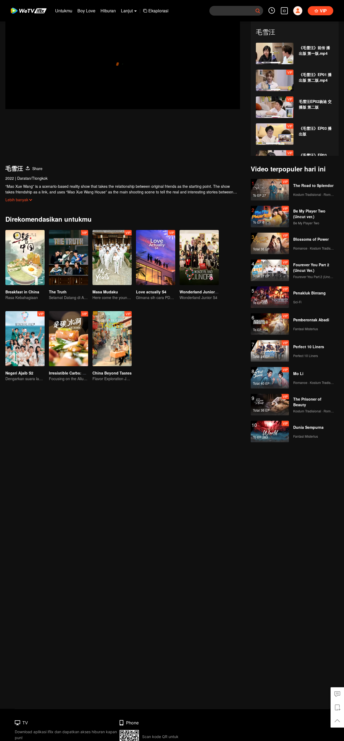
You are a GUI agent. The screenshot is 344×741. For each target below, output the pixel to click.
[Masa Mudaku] (112, 257)
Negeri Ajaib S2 (19, 373)
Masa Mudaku (105, 291)
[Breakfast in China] (25, 257)
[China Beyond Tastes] (112, 338)
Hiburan (108, 11)
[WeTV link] (29, 10)
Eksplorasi (158, 11)
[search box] (258, 11)
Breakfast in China (22, 291)
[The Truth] (68, 257)
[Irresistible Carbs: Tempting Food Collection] (68, 338)
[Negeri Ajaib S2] (25, 338)
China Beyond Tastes (112, 373)
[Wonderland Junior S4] (199, 257)
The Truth (58, 291)
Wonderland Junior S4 (200, 291)
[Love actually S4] (155, 257)
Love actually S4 (151, 291)
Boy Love (86, 11)
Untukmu (63, 11)
